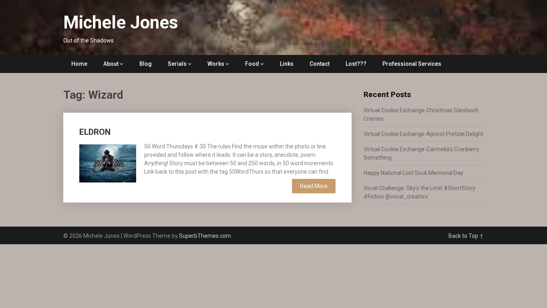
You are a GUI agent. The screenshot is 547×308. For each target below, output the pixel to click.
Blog (145, 64)
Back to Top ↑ (466, 236)
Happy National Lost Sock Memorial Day (413, 173)
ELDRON (95, 132)
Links (287, 64)
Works (215, 64)
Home (79, 64)
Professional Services (411, 64)
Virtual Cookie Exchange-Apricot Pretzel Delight (423, 134)
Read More (314, 186)
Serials (177, 64)
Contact (320, 64)
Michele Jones (120, 22)
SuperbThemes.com (205, 236)
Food (252, 64)
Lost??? (356, 64)
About (111, 64)
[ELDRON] (107, 162)
